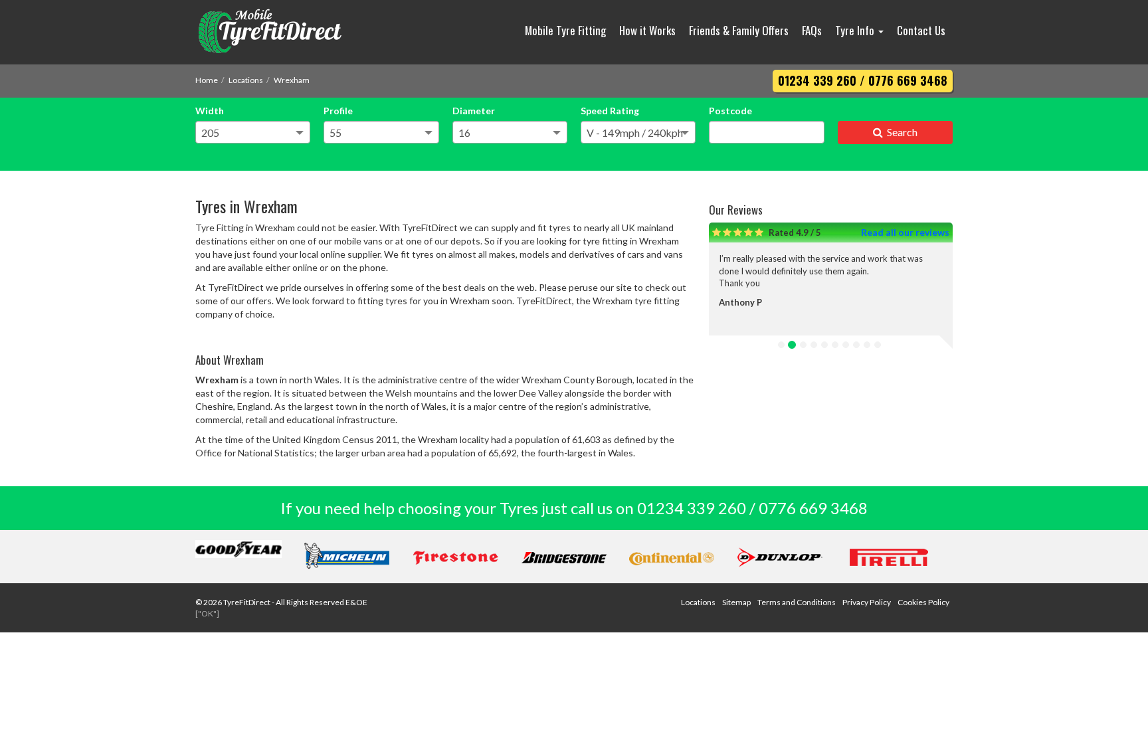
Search (900, 132)
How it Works (647, 30)
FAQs (812, 30)
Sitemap (736, 602)
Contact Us (921, 30)
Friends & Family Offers (739, 30)
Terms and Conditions (796, 602)
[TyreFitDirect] (285, 32)
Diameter (473, 110)
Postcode (730, 110)
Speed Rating (610, 110)
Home (206, 80)
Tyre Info (856, 30)
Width (209, 110)
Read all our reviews (905, 232)
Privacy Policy (866, 602)
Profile (338, 110)
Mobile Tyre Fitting (565, 30)
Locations (246, 80)
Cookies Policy (923, 602)
